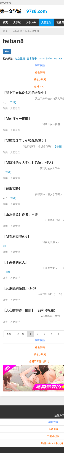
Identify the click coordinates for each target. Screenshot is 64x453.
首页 (5, 22)
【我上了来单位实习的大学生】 (25, 93)
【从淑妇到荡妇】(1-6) (19, 288)
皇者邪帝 (32, 58)
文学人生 (31, 22)
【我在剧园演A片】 (17, 236)
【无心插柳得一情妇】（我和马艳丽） (30, 310)
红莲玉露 (20, 58)
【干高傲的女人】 (15, 262)
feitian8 (29, 31)
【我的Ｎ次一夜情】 (17, 118)
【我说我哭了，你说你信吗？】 (25, 141)
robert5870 (45, 58)
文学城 (17, 22)
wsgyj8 (58, 58)
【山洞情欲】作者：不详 (20, 214)
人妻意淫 (46, 22)
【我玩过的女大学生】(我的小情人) (28, 162)
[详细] (12, 102)
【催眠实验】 (12, 188)
